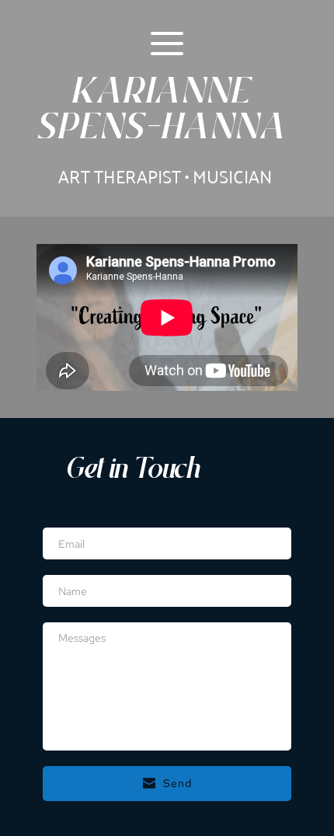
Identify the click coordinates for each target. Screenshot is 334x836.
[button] (167, 43)
